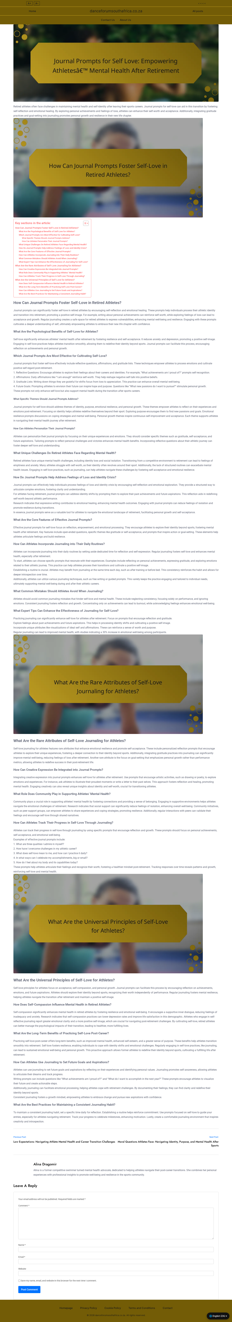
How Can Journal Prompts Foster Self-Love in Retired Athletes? (47, 228)
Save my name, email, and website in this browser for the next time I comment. (59, 1281)
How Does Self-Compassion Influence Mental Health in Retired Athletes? (51, 283)
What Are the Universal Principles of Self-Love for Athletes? (45, 280)
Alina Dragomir (45, 1164)
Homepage (66, 1308)
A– (36, 3)
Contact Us (108, 19)
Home (32, 11)
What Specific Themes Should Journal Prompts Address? (46, 238)
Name (22, 1245)
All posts (198, 11)
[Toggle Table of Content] (84, 223)
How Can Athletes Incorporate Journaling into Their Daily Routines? (49, 255)
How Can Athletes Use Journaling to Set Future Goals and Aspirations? (50, 290)
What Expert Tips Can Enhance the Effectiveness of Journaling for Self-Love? (53, 262)
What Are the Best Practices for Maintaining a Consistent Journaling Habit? (52, 294)
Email (21, 1257)
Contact (168, 1308)
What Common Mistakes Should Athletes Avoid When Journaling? (48, 258)
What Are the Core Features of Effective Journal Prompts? (45, 251)
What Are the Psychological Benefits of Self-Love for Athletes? (47, 231)
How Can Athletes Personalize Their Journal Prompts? (45, 241)
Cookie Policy (112, 1308)
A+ (29, 3)
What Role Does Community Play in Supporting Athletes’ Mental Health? (50, 272)
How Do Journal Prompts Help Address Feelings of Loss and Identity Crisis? (53, 248)
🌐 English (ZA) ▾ (218, 1316)
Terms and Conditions (141, 1308)
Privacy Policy (88, 1308)
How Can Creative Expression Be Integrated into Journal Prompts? (48, 269)
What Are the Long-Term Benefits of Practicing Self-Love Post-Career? (50, 287)
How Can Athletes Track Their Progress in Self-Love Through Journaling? (52, 276)
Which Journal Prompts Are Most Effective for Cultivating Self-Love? (49, 235)
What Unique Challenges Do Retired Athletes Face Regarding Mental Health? (53, 244)
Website (22, 1269)
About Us (125, 19)
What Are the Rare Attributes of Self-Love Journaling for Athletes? (48, 265)
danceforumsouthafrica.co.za (116, 11)
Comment (23, 1206)
